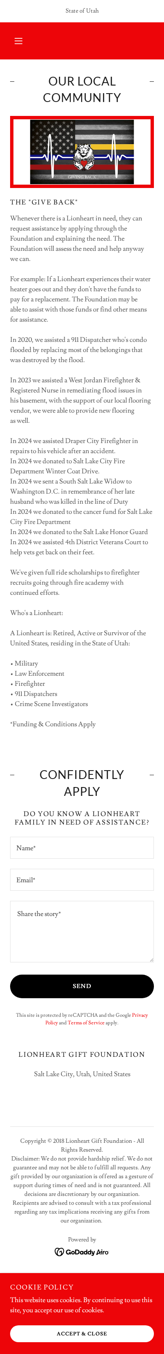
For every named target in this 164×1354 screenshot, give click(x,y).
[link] (82, 1251)
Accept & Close (82, 1334)
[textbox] (82, 848)
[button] (18, 40)
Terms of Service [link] (86, 1023)
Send (82, 986)
